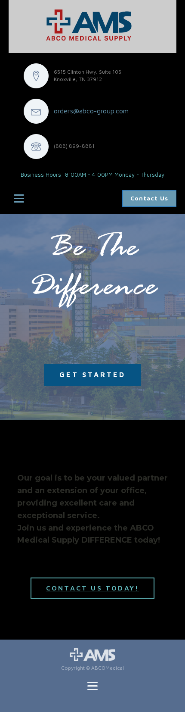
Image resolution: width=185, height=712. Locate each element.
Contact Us (149, 198)
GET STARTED (92, 374)
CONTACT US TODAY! (92, 588)
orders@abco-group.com (91, 111)
